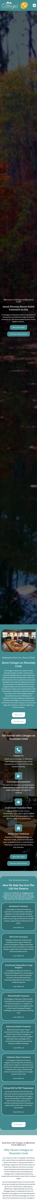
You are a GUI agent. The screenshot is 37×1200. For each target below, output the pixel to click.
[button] (34, 5)
